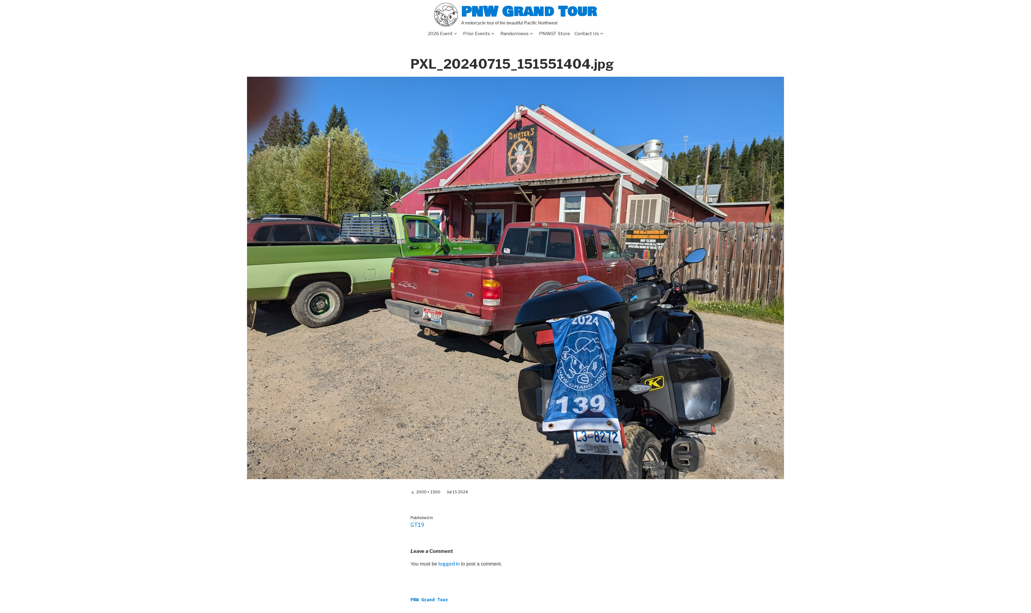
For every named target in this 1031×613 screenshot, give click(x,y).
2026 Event (440, 33)
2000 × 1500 (428, 492)
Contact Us (587, 33)
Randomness (514, 33)
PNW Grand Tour (529, 11)
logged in (449, 564)
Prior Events (476, 33)
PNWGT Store (554, 33)
